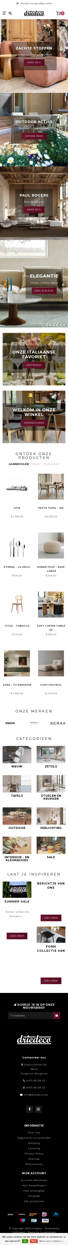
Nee (34, 1241)
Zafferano (34, 365)
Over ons (34, 1132)
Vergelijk (34, 1196)
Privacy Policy (34, 1153)
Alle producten (34, 1201)
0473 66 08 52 (35, 1080)
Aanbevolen (19, 464)
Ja (25, 1241)
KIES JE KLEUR (44, 290)
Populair (51, 464)
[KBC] (55, 1214)
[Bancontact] (34, 1220)
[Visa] (45, 1220)
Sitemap (34, 1158)
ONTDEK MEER (34, 136)
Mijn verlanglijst (34, 1190)
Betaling (34, 1143)
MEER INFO (34, 62)
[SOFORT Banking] (33, 1214)
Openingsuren (34, 422)
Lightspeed (18, 1232)
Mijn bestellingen (34, 1185)
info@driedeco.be (36, 1094)
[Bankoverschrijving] (10, 1214)
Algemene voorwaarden (34, 1137)
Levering (34, 1148)
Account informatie (34, 1180)
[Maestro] (22, 1220)
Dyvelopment (48, 1232)
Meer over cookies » (51, 1241)
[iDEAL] (44, 1214)
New (36, 464)
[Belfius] (21, 1214)
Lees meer (17, 936)
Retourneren (34, 1164)
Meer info (34, 209)
